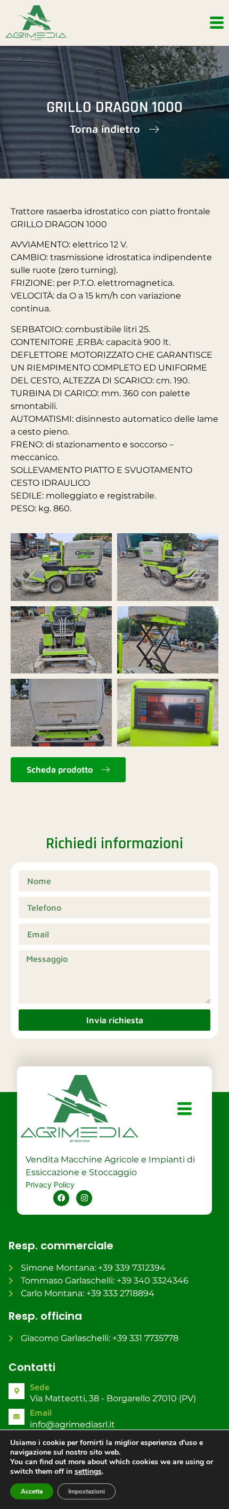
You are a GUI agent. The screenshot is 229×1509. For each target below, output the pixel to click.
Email (41, 1412)
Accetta (32, 1491)
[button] (114, 129)
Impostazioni (86, 1491)
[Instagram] (84, 1198)
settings (88, 1471)
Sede (40, 1387)
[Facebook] (61, 1198)
